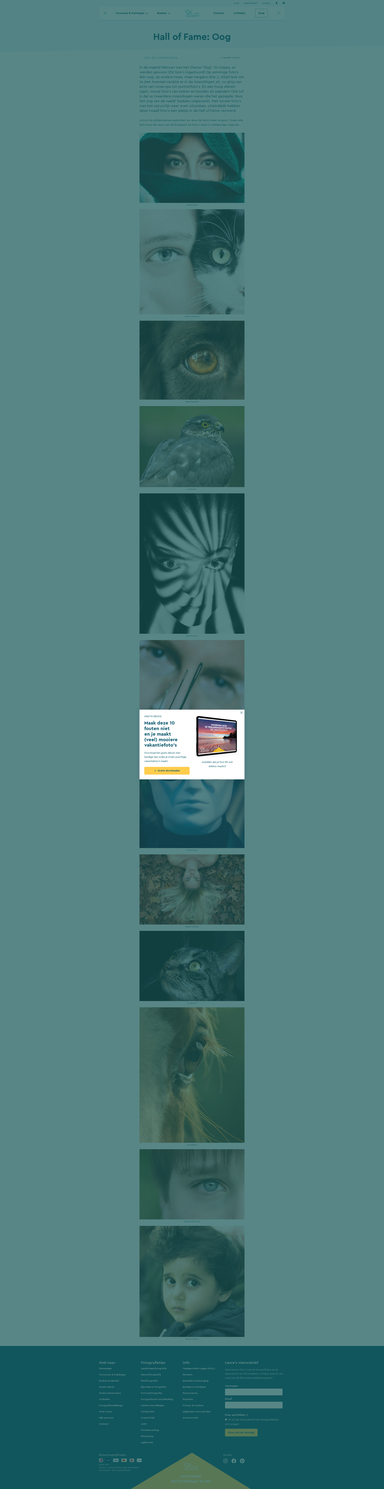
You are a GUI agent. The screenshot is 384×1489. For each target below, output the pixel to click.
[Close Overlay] (241, 712)
